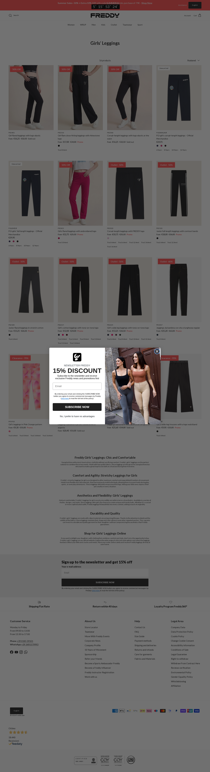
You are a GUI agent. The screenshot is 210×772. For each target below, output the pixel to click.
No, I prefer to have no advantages (77, 416)
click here (65, 399)
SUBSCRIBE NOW (77, 407)
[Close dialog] (157, 351)
